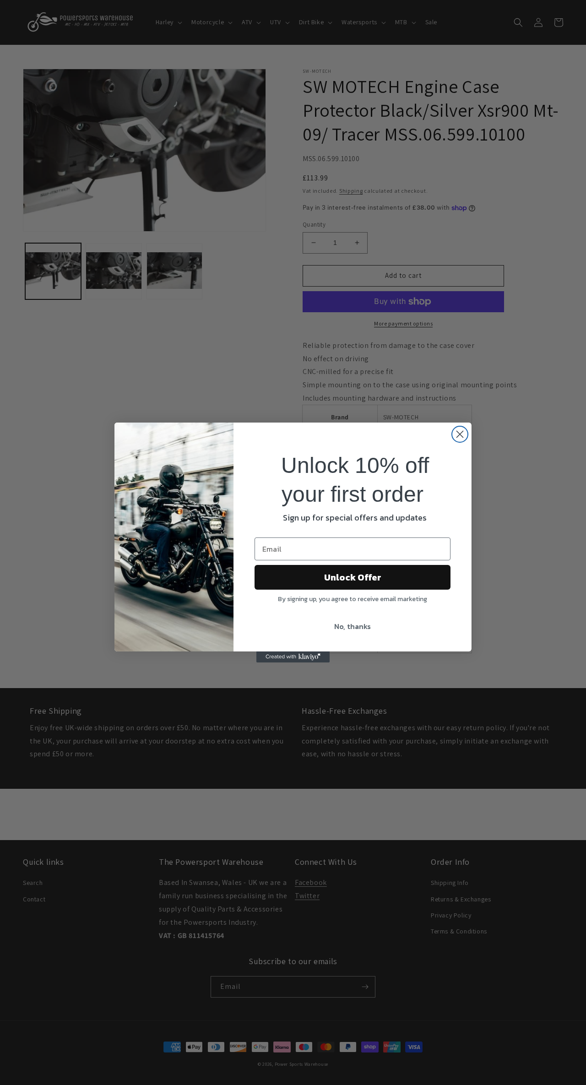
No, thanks (352, 626)
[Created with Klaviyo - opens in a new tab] (293, 656)
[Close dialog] (460, 434)
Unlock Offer (352, 577)
